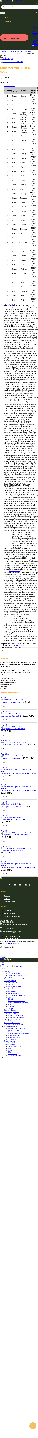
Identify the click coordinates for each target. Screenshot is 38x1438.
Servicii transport (9, 86)
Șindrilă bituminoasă (14, 973)
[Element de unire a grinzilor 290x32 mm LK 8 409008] (18, 865)
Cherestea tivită (9, 988)
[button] (5, 698)
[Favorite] (8, 697)
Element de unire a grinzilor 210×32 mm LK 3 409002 (18, 790)
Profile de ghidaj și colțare (16, 1015)
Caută (2, 13)
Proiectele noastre (9, 902)
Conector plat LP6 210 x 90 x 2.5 (12, 716)
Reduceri (7, 899)
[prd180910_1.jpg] (6, 59)
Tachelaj (10, 1008)
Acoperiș (7, 971)
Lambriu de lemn (9, 1021)
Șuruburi (11, 1006)
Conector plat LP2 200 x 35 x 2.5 (12, 758)
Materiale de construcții (15, 51)
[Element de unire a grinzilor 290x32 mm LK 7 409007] (18, 770)
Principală (3, 51)
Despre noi (7, 910)
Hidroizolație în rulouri (15, 1024)
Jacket (20, 11)
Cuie (9, 997)
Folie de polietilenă (10, 1010)
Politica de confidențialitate (12, 916)
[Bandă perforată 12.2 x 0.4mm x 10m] (18, 727)
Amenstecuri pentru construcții (14, 979)
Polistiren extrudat (14, 1037)
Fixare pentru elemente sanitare (18, 1003)
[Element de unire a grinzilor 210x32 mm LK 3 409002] (18, 787)
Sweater (15, 11)
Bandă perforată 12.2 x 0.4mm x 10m (13, 729)
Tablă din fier (12, 1054)
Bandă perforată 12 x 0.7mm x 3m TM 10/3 (15, 835)
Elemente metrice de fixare (16, 1001)
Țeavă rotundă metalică (15, 1056)
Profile (10, 1050)
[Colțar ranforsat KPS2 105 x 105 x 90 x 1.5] (18, 848)
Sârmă (10, 1052)
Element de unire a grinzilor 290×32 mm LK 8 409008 (18, 867)
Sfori (9, 1004)
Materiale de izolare (10, 1026)
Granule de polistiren (14, 1030)
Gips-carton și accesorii (11, 1012)
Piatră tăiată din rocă (14, 986)
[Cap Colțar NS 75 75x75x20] (18, 804)
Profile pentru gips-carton (16, 1017)
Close (2, 959)
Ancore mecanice (13, 993)
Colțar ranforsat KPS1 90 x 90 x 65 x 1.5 (14, 819)
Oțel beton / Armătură (15, 1046)
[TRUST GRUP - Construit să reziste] (12, 1)
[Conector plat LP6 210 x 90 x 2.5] (18, 713)
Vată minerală (12, 1039)
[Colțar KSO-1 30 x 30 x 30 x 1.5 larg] (18, 742)
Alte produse (8, 977)
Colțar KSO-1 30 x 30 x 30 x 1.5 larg (13, 745)
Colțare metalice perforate (10, 54)
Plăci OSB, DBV (13, 1043)
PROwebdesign (13, 943)
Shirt (23, 11)
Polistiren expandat (14, 1035)
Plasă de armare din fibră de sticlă (18, 1034)
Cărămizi (11, 984)
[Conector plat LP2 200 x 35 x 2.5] (18, 756)
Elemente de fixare (31, 51)
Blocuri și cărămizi (10, 981)
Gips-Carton (12, 1013)
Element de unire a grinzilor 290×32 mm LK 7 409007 (18, 773)
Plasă (9, 1048)
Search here (4, 3)
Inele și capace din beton (12, 1019)
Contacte (7, 896)
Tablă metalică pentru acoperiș (17, 975)
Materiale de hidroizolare (12, 1023)
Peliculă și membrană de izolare (18, 1032)
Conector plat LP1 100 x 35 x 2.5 (12, 702)
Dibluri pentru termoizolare (16, 1028)
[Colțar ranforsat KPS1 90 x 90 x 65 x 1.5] (18, 817)
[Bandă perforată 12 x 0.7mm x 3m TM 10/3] (18, 833)
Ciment (6, 990)
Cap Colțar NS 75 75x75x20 (10, 806)
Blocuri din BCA (13, 982)
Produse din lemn (9, 1041)
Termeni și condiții (10, 304)
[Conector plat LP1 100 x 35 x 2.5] (18, 700)
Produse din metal (10, 1045)
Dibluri (10, 999)
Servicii (34, 36)
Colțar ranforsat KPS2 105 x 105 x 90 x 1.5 (15, 850)
